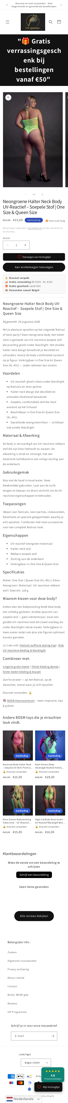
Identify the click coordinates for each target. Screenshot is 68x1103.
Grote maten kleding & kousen (22, 671)
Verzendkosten (35, 228)
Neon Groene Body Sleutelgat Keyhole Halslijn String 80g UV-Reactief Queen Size (49, 766)
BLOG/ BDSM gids (18, 994)
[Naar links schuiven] (26, 194)
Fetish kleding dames (45, 666)
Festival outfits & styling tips (38, 645)
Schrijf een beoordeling (34, 875)
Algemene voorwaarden (22, 960)
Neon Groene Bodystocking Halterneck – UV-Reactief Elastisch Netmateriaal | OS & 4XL (18, 821)
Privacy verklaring (18, 969)
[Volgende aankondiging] (61, 5)
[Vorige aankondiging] (7, 5)
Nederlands (23, 1099)
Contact (12, 986)
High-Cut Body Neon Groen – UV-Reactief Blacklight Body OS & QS (50, 821)
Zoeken (12, 952)
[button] (7, 22)
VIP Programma (17, 1012)
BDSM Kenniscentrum (21, 700)
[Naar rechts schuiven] (42, 194)
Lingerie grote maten (16, 666)
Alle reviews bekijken (34, 916)
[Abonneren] (53, 1036)
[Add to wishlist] (28, 735)
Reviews (12, 1003)
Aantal (6, 238)
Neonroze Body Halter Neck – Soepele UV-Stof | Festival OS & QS (17, 766)
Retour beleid (16, 977)
